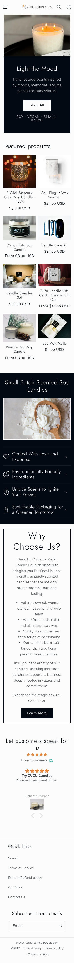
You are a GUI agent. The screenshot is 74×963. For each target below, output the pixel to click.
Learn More (37, 713)
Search (13, 858)
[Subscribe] (61, 926)
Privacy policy (55, 948)
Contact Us (16, 897)
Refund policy (33, 948)
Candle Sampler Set (19, 295)
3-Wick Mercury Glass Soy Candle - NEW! (19, 197)
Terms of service (39, 954)
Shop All (37, 105)
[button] (5, 7)
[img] (37, 754)
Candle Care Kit (55, 245)
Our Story (15, 887)
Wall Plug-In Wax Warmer (54, 195)
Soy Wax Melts (54, 343)
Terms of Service (21, 868)
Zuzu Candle (34, 942)
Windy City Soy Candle (19, 247)
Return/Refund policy (25, 877)
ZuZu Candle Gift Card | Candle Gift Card (54, 295)
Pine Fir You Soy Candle (19, 349)
